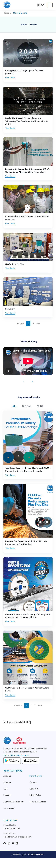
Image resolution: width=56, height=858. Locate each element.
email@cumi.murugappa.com (17, 836)
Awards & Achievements (13, 801)
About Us (7, 776)
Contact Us (33, 788)
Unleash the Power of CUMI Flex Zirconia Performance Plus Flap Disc (26, 543)
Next (38, 323)
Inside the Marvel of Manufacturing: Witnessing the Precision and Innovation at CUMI (26, 121)
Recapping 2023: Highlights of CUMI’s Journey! (24, 72)
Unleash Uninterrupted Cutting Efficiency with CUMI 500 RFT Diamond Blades (27, 616)
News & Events (35, 776)
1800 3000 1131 (11, 828)
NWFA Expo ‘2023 (14, 264)
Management (8, 808)
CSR (5, 788)
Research (7, 795)
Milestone (7, 782)
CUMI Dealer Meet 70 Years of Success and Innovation (27, 218)
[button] (40, 5)
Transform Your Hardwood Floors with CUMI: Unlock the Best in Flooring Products (27, 469)
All (14, 406)
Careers (32, 782)
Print (40, 406)
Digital (26, 406)
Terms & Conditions (37, 801)
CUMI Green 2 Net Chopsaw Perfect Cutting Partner (27, 689)
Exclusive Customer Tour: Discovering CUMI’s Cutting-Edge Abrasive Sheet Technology (27, 170)
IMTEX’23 (10, 308)
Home (6, 12)
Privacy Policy (35, 795)
